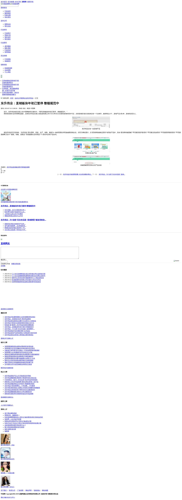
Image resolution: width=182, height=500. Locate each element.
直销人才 (10, 338)
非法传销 (4, 55)
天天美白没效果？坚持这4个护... (15, 230)
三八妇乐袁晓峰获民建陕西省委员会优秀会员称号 (28, 276)
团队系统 (8, 48)
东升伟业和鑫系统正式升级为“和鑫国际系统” (20, 384)
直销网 (27, 167)
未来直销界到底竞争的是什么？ (15, 425)
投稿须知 (37, 490)
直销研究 (10, 309)
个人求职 (8, 72)
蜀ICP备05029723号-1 (8, 497)
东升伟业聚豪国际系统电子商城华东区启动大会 (20, 378)
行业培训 (8, 50)
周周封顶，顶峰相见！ (12, 415)
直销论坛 (10, 397)
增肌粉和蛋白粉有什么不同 (14, 216)
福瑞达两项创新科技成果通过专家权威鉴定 (19, 356)
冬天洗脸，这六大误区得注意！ (15, 210)
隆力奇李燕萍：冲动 (7, 445)
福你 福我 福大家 (10, 429)
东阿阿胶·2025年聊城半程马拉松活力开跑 (18, 352)
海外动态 (8, 37)
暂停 (20, 167)
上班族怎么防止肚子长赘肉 (14, 214)
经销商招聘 (8, 68)
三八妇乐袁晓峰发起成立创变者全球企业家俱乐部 (28, 274)
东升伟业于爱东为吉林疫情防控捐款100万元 (19, 323)
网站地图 (45, 490)
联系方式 (12, 490)
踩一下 (2, 172)
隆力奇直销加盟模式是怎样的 (14, 427)
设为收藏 (11, 1)
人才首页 (4, 405)
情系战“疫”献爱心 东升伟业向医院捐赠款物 (19, 325)
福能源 (7, 431)
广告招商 (20, 490)
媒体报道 (8, 13)
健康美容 (10, 368)
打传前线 (8, 59)
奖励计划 (8, 35)
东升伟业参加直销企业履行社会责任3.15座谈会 (20, 321)
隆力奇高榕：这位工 (7, 487)
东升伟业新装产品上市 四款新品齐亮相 (18, 376)
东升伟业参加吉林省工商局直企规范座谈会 (19, 335)
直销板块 (16, 167)
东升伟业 (30, 98)
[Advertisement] (15, 296)
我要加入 (10, 405)
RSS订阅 (18, 1)
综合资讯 (8, 17)
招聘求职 (4, 64)
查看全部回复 (15, 264)
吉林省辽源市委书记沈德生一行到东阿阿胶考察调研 (22, 350)
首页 (11, 98)
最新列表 (30, 1)
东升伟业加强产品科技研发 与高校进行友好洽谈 (21, 333)
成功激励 (8, 46)
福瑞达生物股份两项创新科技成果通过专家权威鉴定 (22, 354)
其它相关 (8, 39)
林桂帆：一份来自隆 (7, 473)
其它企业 (8, 26)
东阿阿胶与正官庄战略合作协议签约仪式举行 (20, 348)
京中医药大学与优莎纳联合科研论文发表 (18, 364)
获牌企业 (8, 24)
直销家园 (4, 397)
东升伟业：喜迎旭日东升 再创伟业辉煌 (18, 319)
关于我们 (4, 490)
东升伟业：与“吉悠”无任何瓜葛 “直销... (112, 174)
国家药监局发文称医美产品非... (15, 224)
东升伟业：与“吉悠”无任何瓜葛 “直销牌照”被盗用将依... (23, 220)
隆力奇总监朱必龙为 (7, 459)
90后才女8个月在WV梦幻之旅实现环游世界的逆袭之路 (23, 423)
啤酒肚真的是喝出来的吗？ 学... (15, 228)
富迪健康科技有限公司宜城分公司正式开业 (26, 280)
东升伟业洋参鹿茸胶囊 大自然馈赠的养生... (77, 174)
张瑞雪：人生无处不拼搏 (13, 419)
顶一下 (2, 171)
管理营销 (8, 52)
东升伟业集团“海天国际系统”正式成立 (17, 331)
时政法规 (8, 15)
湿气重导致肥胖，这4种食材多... (15, 226)
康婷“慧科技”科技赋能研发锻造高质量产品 (19, 362)
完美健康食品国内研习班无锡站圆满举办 (14, 202)
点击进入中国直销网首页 (9, 189)
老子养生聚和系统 (11, 413)
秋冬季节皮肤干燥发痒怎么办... (15, 212)
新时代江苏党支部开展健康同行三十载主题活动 (28, 278)
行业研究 (4, 29)
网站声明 (28, 490)
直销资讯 (4, 309)
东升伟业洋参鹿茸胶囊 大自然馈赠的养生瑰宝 (20, 317)
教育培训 (4, 368)
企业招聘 (8, 70)
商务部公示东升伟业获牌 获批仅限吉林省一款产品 (21, 382)
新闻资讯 (4, 7)
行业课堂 (4, 42)
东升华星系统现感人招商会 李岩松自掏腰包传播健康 (22, 388)
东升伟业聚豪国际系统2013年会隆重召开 (18, 392)
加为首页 (4, 1)
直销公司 (4, 338)
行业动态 (8, 11)
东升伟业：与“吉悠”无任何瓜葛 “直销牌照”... (20, 329)
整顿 (23, 167)
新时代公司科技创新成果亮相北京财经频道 (19, 360)
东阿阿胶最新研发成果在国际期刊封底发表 (26, 282)
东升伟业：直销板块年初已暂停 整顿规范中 (18, 206)
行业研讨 (8, 33)
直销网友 (5, 243)
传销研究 (8, 61)
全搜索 (3, 266)
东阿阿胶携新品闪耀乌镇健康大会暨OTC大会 (20, 358)
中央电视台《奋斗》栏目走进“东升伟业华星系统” (21, 380)
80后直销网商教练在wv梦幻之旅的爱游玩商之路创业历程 (24, 417)
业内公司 (4, 20)
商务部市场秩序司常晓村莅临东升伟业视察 (19, 394)
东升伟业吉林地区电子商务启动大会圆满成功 (20, 390)
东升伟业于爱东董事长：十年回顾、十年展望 (20, 386)
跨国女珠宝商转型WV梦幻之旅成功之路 (18, 421)
